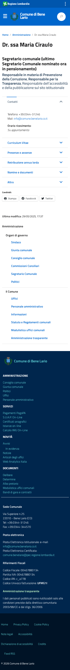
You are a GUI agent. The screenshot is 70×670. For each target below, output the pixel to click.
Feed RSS (9, 654)
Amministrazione (21, 35)
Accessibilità (25, 634)
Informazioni (19, 314)
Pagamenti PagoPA (14, 413)
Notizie (7, 453)
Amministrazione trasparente (29, 338)
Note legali (7, 634)
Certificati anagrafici (14, 421)
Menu (5, 16)
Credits (42, 644)
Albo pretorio (10, 483)
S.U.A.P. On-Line (12, 417)
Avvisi (6, 443)
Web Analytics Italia (15, 461)
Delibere (8, 475)
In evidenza (12, 448)
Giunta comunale (21, 250)
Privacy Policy (21, 624)
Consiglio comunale (23, 258)
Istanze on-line (12, 426)
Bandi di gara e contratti (17, 492)
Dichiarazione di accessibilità (17, 644)
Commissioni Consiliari (25, 266)
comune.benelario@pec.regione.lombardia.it (29, 555)
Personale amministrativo (27, 306)
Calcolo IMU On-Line (15, 430)
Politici (15, 282)
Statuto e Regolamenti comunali (31, 322)
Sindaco (16, 242)
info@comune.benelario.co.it (31, 118)
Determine (9, 479)
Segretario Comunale (24, 274)
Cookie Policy (41, 624)
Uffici (14, 298)
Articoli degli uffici (13, 457)
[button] (35, 101)
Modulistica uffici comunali (28, 330)
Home (5, 35)
